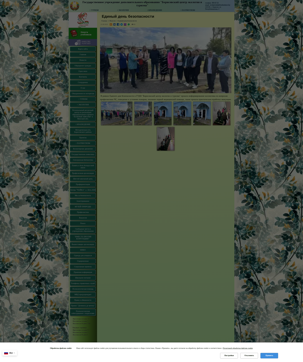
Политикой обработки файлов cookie (238, 348)
